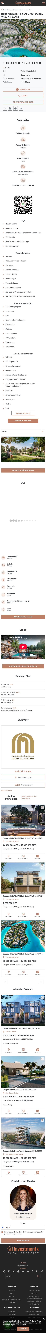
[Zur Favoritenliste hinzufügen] (42, 807)
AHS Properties (8, 1166)
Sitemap (12, 1302)
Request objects (23, 858)
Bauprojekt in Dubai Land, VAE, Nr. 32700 (19, 1090)
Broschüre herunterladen (23, 666)
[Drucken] (15, 108)
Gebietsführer (34, 1304)
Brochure (8, 858)
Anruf (24, 96)
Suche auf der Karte (34, 1301)
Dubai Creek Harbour (34, 1314)
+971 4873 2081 (23, 1265)
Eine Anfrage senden (23, 102)
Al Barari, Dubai (11, 1031)
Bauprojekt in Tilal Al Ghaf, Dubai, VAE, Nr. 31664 (22, 954)
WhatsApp (25, 89)
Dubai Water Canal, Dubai (14, 1154)
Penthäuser (12, 1314)
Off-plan (34, 1293)
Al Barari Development (10, 1043)
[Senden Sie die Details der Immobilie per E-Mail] (21, 108)
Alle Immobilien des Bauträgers (29, 797)
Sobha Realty (7, 1105)
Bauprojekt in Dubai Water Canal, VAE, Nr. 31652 (22, 1151)
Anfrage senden (23, 421)
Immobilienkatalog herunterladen (23, 617)
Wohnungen (12, 1311)
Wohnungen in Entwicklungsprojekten (34, 1297)
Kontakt (11, 1296)
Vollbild (23, 38)
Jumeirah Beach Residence (34, 1311)
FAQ (11, 1293)
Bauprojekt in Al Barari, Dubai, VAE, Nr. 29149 (21, 1028)
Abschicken (23, 1240)
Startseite (12, 1290)
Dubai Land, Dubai (12, 1093)
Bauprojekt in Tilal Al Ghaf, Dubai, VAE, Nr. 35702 (22, 896)
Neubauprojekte (34, 1290)
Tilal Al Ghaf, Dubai (12, 841)
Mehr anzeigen (23, 413)
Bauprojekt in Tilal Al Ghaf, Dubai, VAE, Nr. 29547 (22, 838)
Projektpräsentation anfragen (23, 471)
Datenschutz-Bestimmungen (11, 1299)
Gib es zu (23, 1329)
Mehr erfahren (6, 791)
